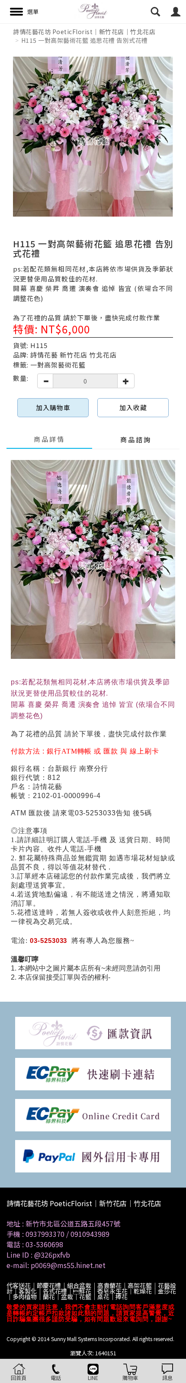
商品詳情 (49, 439)
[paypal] (93, 1155)
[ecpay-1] (93, 1114)
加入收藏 (133, 407)
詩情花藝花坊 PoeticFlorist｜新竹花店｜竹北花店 (84, 31)
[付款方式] (93, 1032)
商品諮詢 (135, 439)
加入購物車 (53, 407)
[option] (93, 137)
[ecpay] (93, 1073)
